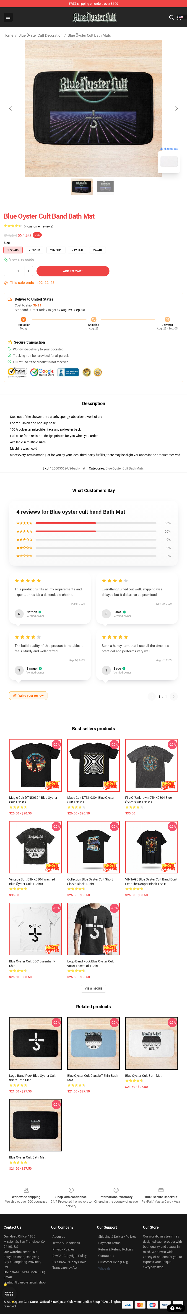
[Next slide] (176, 108)
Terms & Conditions (66, 1243)
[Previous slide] (11, 108)
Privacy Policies (63, 1249)
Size (7, 243)
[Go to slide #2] (105, 187)
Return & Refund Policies (115, 1249)
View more (93, 988)
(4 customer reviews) (38, 226)
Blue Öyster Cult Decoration (40, 35)
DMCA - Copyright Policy (69, 1256)
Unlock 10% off (9, 1293)
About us (58, 1236)
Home (8, 35)
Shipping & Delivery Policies (117, 1236)
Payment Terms (109, 1243)
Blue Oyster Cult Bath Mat (143, 1075)
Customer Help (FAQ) (113, 1262)
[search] (171, 17)
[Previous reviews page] (152, 696)
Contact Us (106, 1256)
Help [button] (179, 1308)
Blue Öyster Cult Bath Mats (89, 35)
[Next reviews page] (174, 696)
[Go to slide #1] (82, 187)
